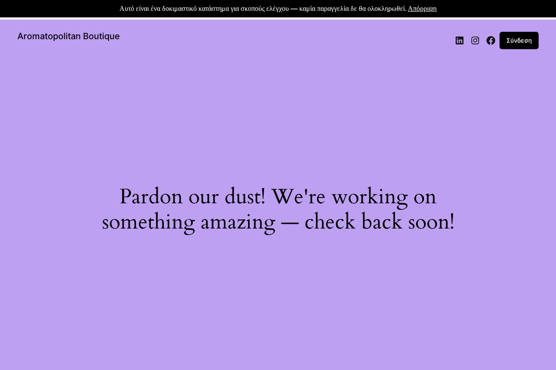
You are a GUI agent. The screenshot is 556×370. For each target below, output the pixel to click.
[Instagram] (475, 40)
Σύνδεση (519, 40)
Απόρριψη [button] (422, 8)
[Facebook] (491, 40)
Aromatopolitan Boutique (68, 36)
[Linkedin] (459, 40)
